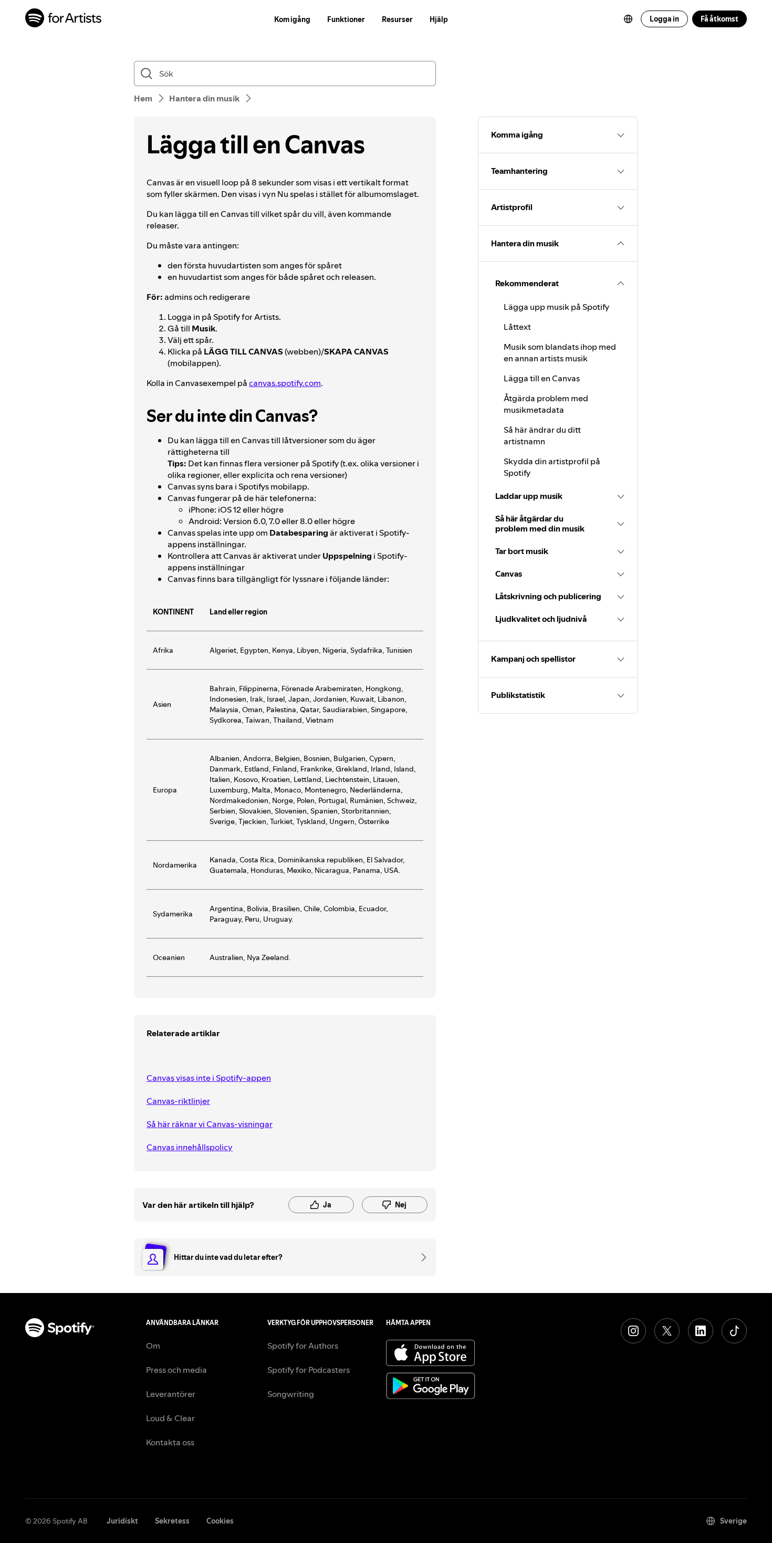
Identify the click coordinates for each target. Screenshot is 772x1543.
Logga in (664, 19)
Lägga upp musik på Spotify (556, 306)
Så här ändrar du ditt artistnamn (542, 435)
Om (153, 1345)
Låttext (517, 326)
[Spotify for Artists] (63, 19)
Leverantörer (170, 1394)
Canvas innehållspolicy (190, 1147)
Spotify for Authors (302, 1345)
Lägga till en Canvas (542, 378)
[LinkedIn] (700, 1330)
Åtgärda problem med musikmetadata (546, 403)
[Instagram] (633, 1330)
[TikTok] (734, 1330)
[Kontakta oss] (420, 1257)
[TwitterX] (667, 1330)
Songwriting (290, 1394)
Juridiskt (122, 1521)
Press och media (176, 1369)
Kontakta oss (170, 1442)
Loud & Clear (170, 1418)
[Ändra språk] (628, 19)
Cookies (220, 1521)
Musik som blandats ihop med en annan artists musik (560, 352)
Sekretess (172, 1521)
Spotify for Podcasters (308, 1369)
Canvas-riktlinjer (178, 1101)
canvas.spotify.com (285, 383)
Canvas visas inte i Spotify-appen (209, 1077)
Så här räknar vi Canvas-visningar (210, 1124)
